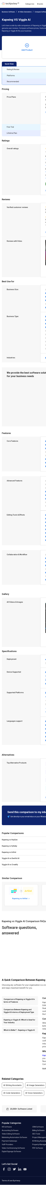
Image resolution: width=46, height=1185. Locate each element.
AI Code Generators (11, 1093)
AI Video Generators (25, 12)
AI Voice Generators (34, 1093)
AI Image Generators (35, 1085)
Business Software (8, 12)
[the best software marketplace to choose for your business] (11, 4)
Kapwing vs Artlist (20, 898)
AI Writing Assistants (12, 1085)
